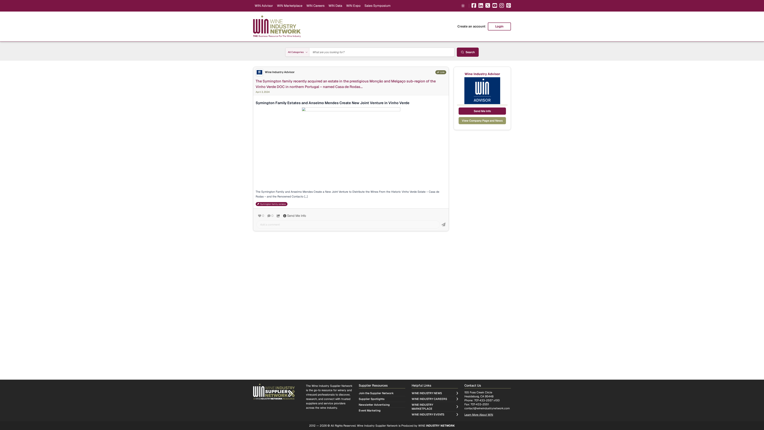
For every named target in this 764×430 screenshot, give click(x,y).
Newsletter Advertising (374, 405)
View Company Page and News (482, 120)
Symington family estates (273, 204)
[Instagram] (501, 6)
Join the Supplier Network (376, 393)
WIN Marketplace (289, 6)
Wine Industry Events (428, 414)
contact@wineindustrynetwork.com (487, 408)
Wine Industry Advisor (280, 72)
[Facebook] (474, 6)
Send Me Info (296, 216)
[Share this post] (278, 215)
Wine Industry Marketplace (422, 406)
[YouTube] (494, 6)
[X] (487, 6)
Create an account (471, 26)
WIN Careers (315, 6)
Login (499, 26)
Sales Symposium (377, 6)
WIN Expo (353, 6)
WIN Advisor (264, 6)
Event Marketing (370, 410)
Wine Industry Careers (429, 399)
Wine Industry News (427, 393)
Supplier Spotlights (372, 399)
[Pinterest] (508, 6)
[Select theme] (463, 5)
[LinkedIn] (480, 6)
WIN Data (335, 6)
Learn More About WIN (478, 414)
